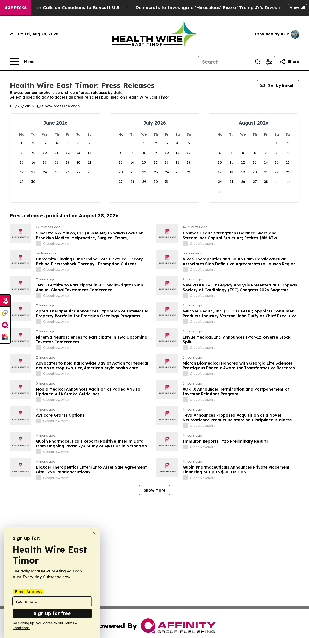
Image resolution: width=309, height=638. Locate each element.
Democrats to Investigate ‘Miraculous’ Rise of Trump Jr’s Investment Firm (218, 7)
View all (297, 7)
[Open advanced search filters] (269, 61)
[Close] (94, 533)
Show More (154, 490)
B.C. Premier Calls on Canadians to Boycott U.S (67, 7)
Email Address (28, 591)
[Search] (257, 61)
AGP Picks (16, 7)
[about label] (38, 243)
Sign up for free (52, 613)
